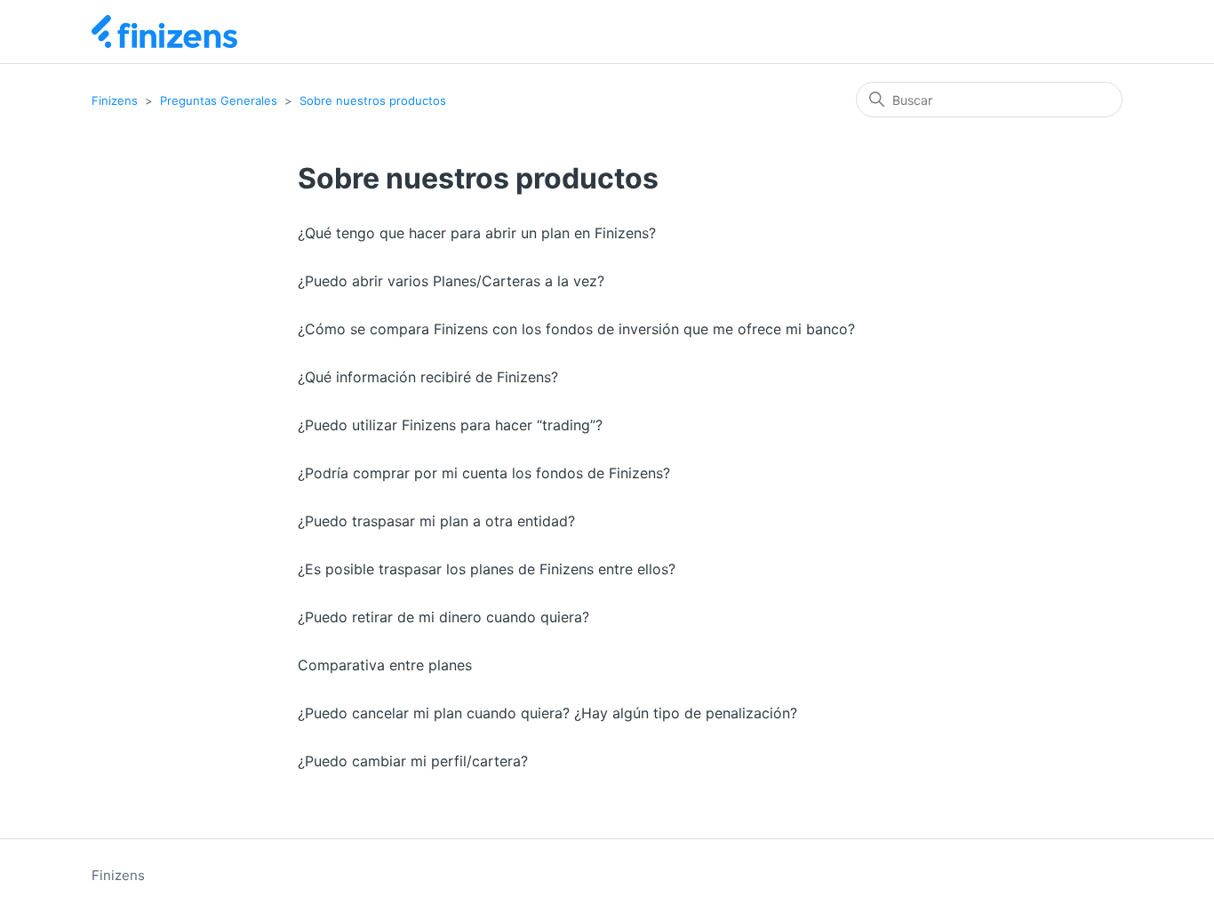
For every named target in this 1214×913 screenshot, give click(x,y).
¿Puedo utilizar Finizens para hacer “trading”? (450, 425)
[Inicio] (164, 31)
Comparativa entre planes (385, 665)
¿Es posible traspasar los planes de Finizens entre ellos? (486, 569)
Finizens (115, 100)
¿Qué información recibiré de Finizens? (428, 377)
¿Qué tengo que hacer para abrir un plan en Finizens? (477, 233)
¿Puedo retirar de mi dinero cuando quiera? (443, 617)
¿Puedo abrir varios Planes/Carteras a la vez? (451, 281)
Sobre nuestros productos (373, 100)
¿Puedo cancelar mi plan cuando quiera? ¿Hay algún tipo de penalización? (547, 713)
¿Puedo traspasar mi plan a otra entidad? (436, 521)
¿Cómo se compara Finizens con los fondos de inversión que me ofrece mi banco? (576, 329)
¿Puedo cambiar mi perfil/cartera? (413, 761)
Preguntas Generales (218, 100)
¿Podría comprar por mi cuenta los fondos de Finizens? (484, 473)
